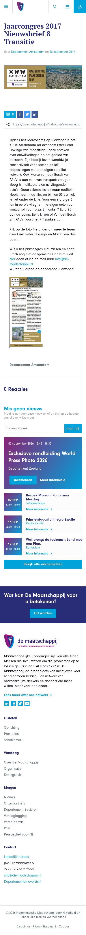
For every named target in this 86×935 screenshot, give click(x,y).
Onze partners (14, 803)
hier (12, 259)
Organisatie (13, 769)
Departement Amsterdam (27, 52)
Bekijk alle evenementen (43, 564)
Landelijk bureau (16, 857)
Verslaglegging (15, 816)
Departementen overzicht (22, 882)
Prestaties (11, 734)
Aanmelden (23, 480)
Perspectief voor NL (19, 834)
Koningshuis (13, 775)
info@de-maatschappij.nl (22, 875)
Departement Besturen (20, 810)
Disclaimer (23, 926)
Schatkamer (12, 740)
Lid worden (43, 613)
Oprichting (11, 728)
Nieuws (9, 797)
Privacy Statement (44, 926)
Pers (7, 828)
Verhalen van (14, 822)
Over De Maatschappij (21, 762)
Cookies (64, 926)
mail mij (73, 428)
